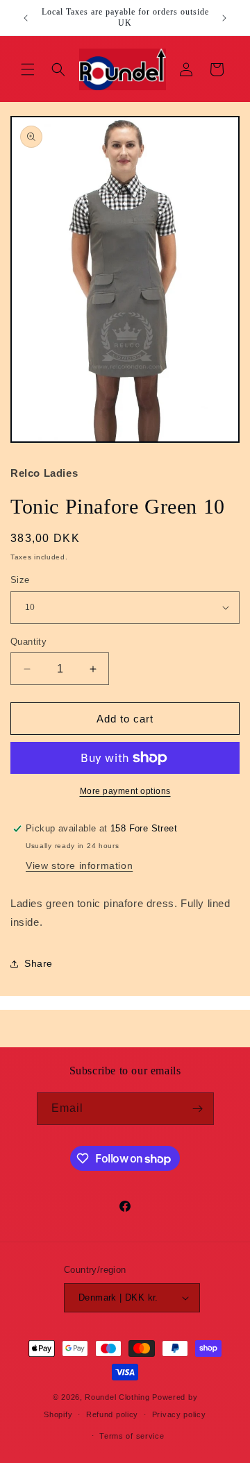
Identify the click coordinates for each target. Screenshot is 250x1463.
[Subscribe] (198, 1108)
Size (20, 580)
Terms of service (131, 1436)
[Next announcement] (224, 18)
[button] (27, 69)
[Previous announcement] (25, 18)
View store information (79, 865)
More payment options (125, 791)
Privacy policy (179, 1414)
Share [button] (38, 963)
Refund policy (112, 1414)
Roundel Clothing (117, 1397)
